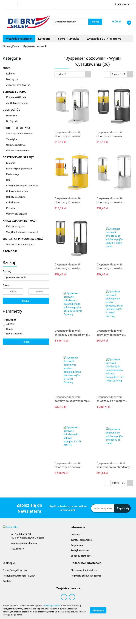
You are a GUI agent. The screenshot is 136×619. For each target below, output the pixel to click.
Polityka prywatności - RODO (19, 575)
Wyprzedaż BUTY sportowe (104, 38)
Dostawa (75, 534)
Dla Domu (11, 115)
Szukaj (26, 300)
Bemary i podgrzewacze (19, 168)
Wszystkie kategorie (19, 38)
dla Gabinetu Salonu (17, 103)
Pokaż (25, 341)
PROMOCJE (10, 251)
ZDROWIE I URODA (14, 91)
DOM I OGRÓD (12, 109)
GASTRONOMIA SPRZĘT (19, 157)
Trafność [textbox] (61, 74)
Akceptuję (98, 610)
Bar (8, 179)
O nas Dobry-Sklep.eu (15, 570)
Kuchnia (11, 162)
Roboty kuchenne (16, 196)
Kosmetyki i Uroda (16, 97)
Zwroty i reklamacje (82, 539)
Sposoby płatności (81, 555)
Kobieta (10, 73)
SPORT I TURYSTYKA (17, 128)
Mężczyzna (12, 79)
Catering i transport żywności (22, 185)
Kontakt (7, 581)
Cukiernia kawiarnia (17, 191)
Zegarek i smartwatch (18, 84)
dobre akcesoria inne (17, 150)
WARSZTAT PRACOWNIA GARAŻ (23, 239)
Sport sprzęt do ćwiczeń (19, 133)
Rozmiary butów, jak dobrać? (87, 575)
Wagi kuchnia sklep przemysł (22, 232)
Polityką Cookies (52, 605)
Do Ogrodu (12, 121)
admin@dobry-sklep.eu (24, 543)
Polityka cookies (80, 550)
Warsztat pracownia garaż (21, 244)
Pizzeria (10, 208)
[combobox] (73, 74)
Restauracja (13, 174)
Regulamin (77, 545)
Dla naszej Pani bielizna (84, 570)
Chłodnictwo (13, 202)
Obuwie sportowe (16, 144)
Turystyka (12, 139)
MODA (7, 68)
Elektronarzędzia (15, 226)
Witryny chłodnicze (16, 213)
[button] (78, 527)
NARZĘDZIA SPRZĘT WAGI (20, 220)
